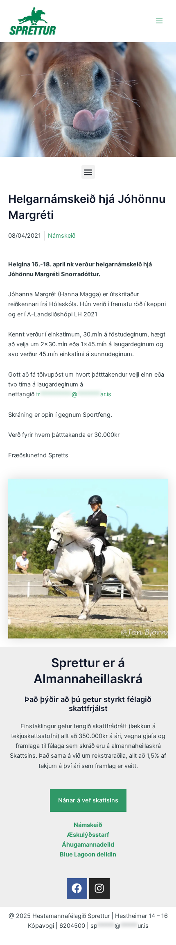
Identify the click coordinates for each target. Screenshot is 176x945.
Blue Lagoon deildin (88, 854)
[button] (88, 172)
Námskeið (61, 235)
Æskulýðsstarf (88, 834)
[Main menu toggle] (159, 21)
